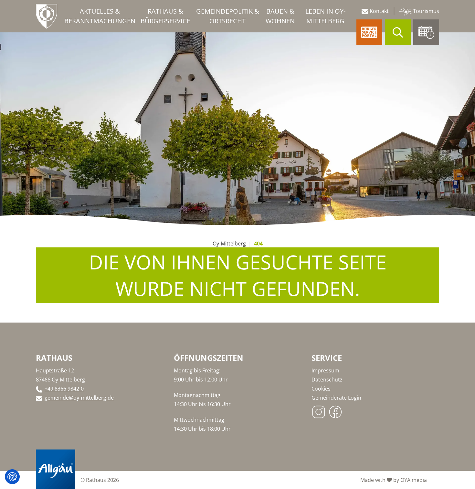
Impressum (325, 370)
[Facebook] (336, 410)
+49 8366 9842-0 (64, 388)
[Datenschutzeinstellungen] (12, 476)
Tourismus (425, 11)
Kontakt (378, 11)
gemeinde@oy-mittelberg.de (79, 397)
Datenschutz (327, 379)
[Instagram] (319, 410)
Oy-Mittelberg (229, 243)
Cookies (321, 388)
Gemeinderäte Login (336, 397)
